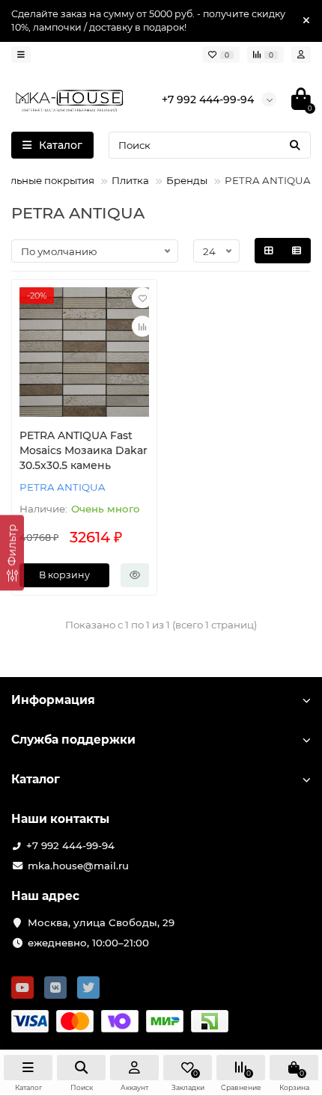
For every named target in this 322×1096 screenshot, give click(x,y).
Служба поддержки (73, 739)
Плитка (130, 180)
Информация (53, 700)
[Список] (296, 250)
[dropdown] (21, 54)
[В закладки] (142, 297)
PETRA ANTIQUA (62, 487)
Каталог (35, 779)
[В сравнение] (142, 326)
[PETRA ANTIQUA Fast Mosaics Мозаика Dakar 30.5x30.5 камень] (84, 352)
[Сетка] (269, 250)
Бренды (186, 180)
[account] (301, 54)
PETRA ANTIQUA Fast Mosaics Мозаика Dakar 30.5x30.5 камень (83, 450)
